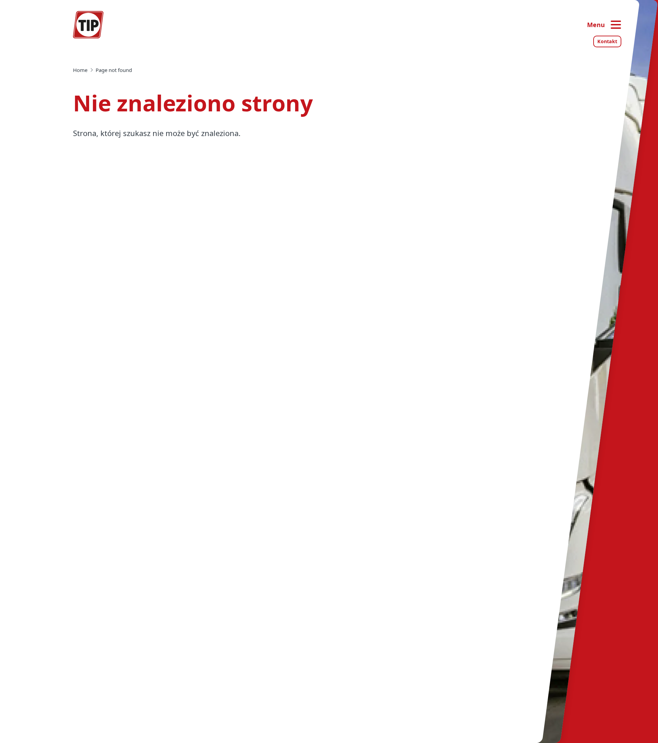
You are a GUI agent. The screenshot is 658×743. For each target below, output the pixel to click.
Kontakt (607, 41)
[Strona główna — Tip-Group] (88, 24)
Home (80, 69)
